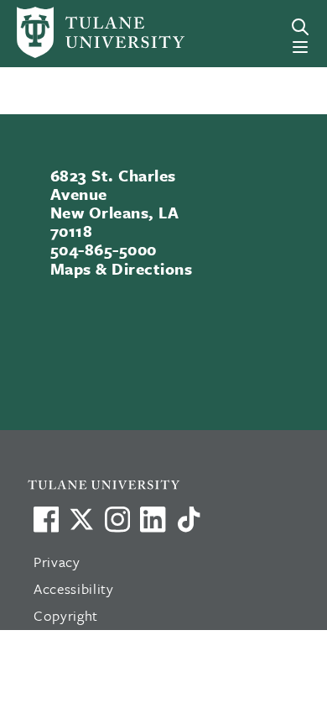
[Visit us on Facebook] (46, 519)
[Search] (300, 27)
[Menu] (300, 47)
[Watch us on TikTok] (188, 519)
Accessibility (74, 588)
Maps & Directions (121, 268)
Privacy (57, 561)
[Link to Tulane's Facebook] (117, 519)
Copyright (66, 615)
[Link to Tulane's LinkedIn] (152, 519)
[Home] (75, 32)
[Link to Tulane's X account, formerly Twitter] (81, 519)
